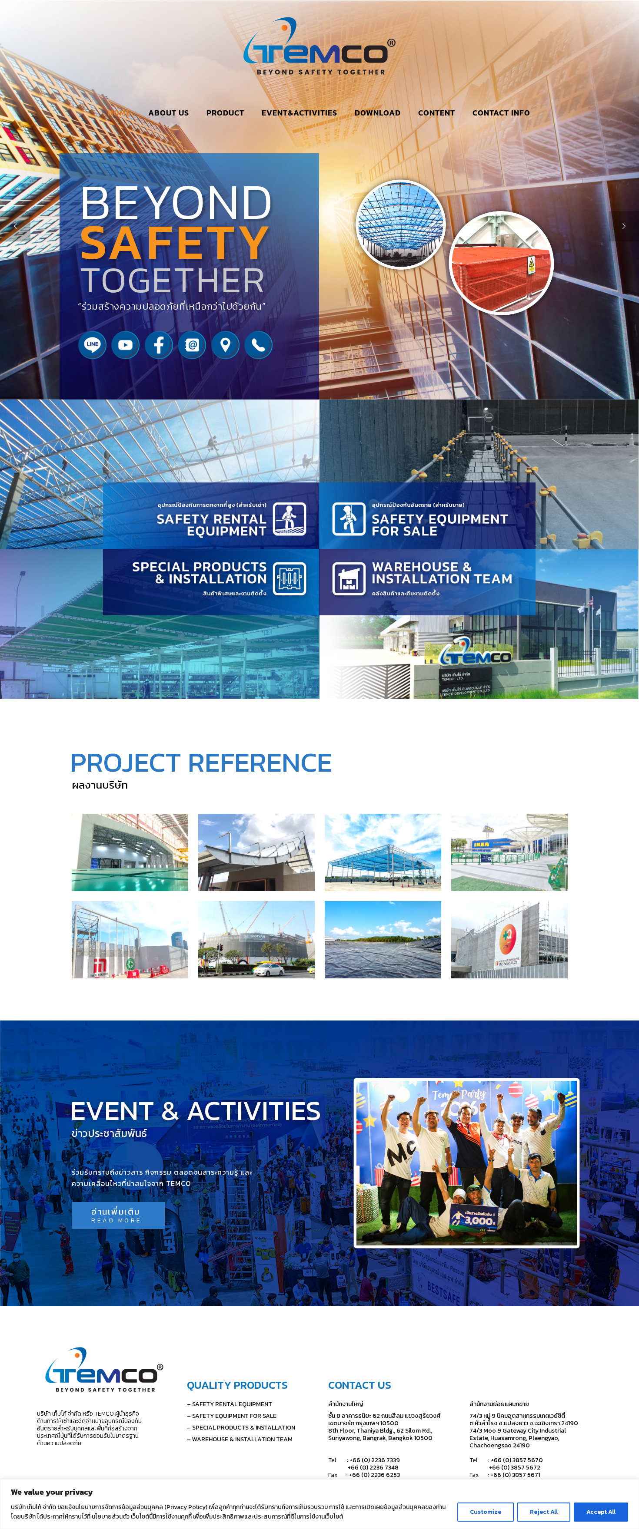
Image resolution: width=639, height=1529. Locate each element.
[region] (319, 1504)
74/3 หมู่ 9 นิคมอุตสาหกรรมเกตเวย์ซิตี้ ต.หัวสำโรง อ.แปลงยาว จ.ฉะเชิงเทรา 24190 (523, 1419)
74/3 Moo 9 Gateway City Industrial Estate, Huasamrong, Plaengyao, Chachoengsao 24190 (517, 1438)
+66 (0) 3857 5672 (504, 1467)
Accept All (601, 1511)
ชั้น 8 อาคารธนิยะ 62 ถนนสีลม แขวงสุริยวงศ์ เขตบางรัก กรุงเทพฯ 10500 (384, 1419)
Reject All (544, 1511)
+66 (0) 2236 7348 (363, 1467)
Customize (485, 1511)
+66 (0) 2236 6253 (374, 1474)
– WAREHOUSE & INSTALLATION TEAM (240, 1439)
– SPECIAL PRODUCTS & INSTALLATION (241, 1427)
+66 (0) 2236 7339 (374, 1460)
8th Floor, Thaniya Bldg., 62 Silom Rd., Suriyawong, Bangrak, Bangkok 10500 (380, 1434)
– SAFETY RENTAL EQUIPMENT (229, 1404)
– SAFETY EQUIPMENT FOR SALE (231, 1415)
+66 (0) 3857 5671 (515, 1474)
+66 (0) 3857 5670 (517, 1460)
